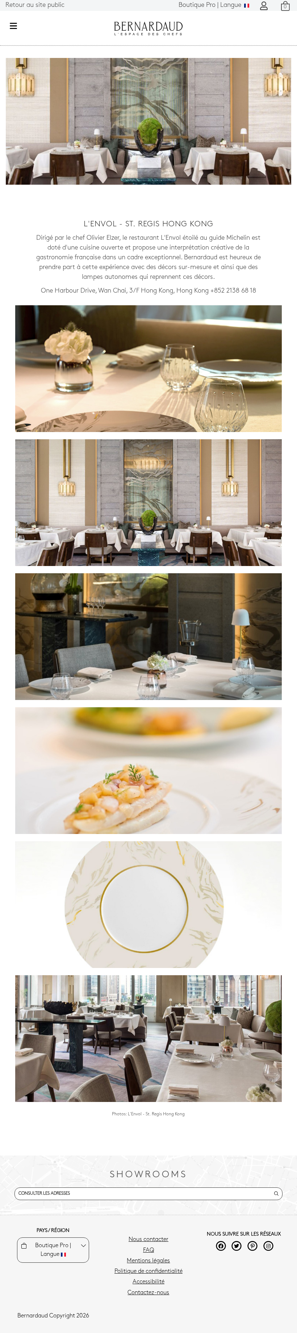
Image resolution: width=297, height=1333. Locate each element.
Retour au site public (34, 5)
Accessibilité (148, 1282)
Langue (211, 5)
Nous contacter (148, 1239)
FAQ (148, 1250)
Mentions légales (148, 1261)
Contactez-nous (148, 1293)
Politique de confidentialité (148, 1271)
